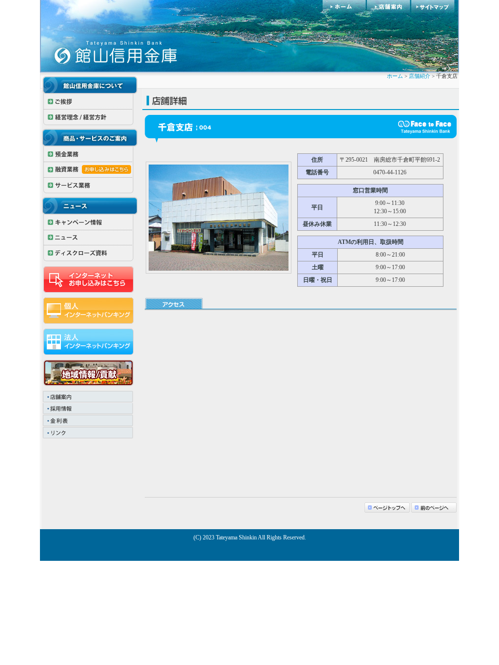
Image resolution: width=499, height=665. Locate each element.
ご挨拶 (88, 102)
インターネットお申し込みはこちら (88, 279)
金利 (88, 421)
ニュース (88, 238)
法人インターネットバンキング (88, 342)
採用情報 (88, 409)
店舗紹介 (419, 76)
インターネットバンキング (88, 310)
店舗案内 (389, 7)
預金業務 (88, 154)
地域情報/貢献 (88, 373)
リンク (88, 433)
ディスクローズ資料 (88, 253)
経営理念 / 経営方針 (88, 117)
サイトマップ (435, 7)
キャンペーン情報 (88, 222)
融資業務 (88, 170)
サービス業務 (88, 185)
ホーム (345, 7)
